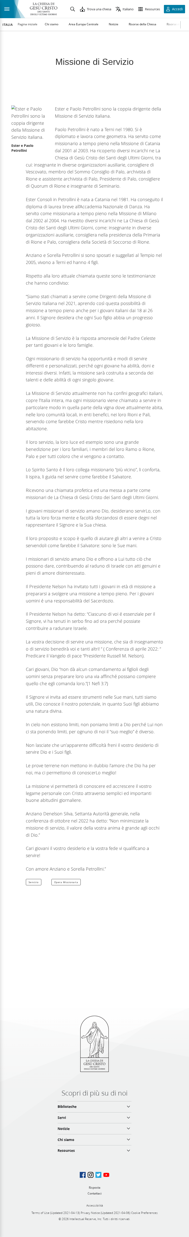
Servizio (34, 882)
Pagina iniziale (27, 24)
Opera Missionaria (66, 882)
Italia (7, 25)
